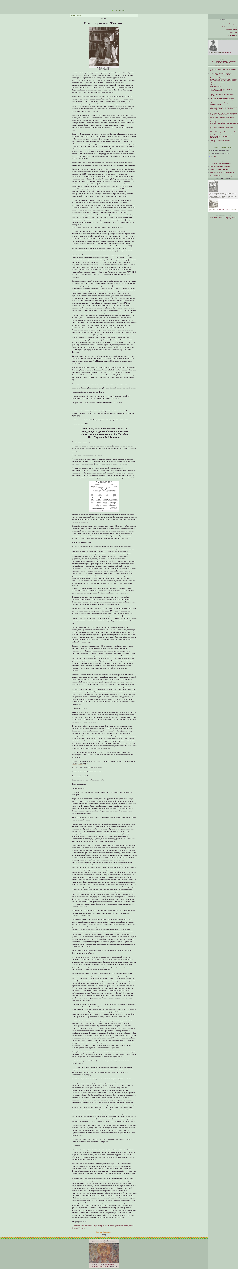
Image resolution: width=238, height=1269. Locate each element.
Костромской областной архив (220, 150)
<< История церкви (231, 29)
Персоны (213, 156)
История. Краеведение (104, 1232)
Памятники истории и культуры (220, 153)
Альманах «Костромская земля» (220, 166)
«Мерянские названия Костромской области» (221, 90)
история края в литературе (223, 65)
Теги (231, 176)
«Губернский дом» (215, 175)
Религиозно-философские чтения (220, 163)
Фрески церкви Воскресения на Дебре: (104, 1265)
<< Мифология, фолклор (229, 26)
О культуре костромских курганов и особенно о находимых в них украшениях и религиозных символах (224, 123)
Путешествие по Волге (224, 132)
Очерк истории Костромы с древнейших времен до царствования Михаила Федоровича (223, 108)
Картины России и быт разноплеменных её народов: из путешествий (222, 136)
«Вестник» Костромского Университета (222, 172)
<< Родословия (232, 32)
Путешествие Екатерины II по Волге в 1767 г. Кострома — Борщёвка (223, 114)
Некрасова (212, 195)
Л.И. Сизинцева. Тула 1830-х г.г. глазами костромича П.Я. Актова (224, 61)
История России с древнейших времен (220, 141)
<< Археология (232, 35)
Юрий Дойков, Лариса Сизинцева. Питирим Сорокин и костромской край (223, 218)
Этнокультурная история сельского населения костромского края (222, 99)
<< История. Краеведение (229, 24)
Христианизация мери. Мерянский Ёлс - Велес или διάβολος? (221, 74)
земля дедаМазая (224, 209)
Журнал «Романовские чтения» (219, 169)
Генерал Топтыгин (79, 764)
